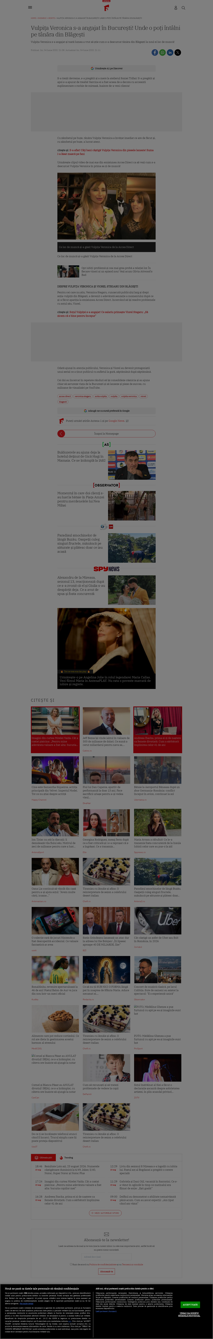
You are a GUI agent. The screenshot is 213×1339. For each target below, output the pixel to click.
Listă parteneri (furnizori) (106, 1311)
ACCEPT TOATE (190, 1305)
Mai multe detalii (26, 1303)
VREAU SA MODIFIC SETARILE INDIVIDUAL (189, 1314)
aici (69, 1321)
